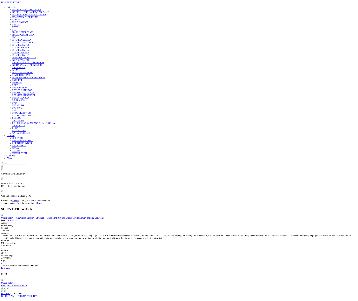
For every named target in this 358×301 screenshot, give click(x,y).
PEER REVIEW (19, 87)
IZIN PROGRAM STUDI (24, 57)
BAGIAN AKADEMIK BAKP (26, 9)
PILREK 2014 (18, 100)
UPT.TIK (5, 293)
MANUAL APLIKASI (22, 72)
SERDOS (16, 118)
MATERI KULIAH (21, 75)
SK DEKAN (18, 120)
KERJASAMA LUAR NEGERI (27, 65)
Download (5, 268)
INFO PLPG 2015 (20, 50)
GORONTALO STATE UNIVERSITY (19, 296)
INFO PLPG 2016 (20, 52)
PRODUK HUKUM (21, 113)
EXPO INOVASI (20, 22)
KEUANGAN (18, 67)
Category (11, 7)
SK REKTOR (18, 125)
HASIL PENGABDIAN (23, 35)
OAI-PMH (11, 155)
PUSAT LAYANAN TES (24, 115)
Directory (11, 135)
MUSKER (17, 82)
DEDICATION (19, 145)
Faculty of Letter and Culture (14, 285)
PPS (14, 110)
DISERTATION (19, 153)
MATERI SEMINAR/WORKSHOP (28, 77)
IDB (14, 37)
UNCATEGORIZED (21, 133)
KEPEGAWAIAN (20, 60)
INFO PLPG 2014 (20, 47)
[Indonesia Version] (2, 166)
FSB (14, 30)
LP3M (15, 70)
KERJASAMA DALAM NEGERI (28, 62)
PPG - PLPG (18, 105)
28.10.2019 (11, 220)
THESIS (16, 150)
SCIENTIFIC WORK (22, 143)
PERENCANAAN (21, 98)
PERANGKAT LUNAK (23, 93)
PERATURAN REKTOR (24, 95)
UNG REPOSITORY (11, 2)
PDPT (15, 85)
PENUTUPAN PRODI (22, 90)
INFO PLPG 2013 (20, 45)
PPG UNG (17, 108)
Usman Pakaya (7, 283)
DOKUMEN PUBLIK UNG (25, 17)
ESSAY (15, 148)
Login (40, 203)
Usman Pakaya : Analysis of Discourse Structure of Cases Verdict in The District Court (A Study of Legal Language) (52, 218)
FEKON (16, 25)
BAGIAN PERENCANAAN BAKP (29, 14)
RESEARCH (18, 138)
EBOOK (16, 19)
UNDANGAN (19, 130)
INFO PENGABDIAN (22, 42)
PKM (14, 103)
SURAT (16, 128)
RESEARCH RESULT (22, 140)
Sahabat (15, 200)
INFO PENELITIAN (21, 40)
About (9, 158)
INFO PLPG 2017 (20, 55)
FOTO (15, 27)
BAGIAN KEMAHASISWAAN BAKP (30, 12)
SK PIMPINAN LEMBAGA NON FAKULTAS (34, 123)
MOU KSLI (17, 80)
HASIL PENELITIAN (22, 32)
